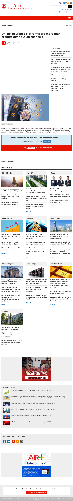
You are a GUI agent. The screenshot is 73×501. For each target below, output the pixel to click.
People (53, 173)
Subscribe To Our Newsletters (36, 492)
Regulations (55, 218)
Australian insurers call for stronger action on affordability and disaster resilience (10, 298)
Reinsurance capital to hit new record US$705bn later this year (11, 236)
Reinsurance (7, 218)
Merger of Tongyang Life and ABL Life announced (35, 236)
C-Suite (5, 311)
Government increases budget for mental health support (12, 197)
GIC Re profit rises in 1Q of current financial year (11, 243)
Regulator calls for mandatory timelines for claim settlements (60, 244)
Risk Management (9, 264)
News (3, 25)
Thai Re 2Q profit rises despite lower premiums (11, 249)
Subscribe (56, 12)
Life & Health (7, 173)
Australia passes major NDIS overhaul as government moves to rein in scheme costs (60, 252)
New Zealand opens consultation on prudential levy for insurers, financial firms (35, 251)
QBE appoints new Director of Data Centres (59, 201)
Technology (31, 264)
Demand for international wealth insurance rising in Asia (12, 190)
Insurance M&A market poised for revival (35, 243)
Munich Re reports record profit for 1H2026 (10, 328)
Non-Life (30, 173)
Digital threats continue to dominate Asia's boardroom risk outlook (11, 335)
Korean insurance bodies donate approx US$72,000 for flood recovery (36, 191)
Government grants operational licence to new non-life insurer (60, 236)
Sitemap (69, 12)
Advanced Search (67, 9)
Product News (56, 264)
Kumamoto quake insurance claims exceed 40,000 (34, 206)
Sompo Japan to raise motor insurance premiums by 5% (36, 198)
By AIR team (9, 43)
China (3, 124)
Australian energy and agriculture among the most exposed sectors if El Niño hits (11, 289)
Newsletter (63, 12)
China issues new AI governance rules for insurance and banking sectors (58, 78)
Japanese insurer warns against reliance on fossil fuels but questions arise (36, 281)
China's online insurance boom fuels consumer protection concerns (61, 61)
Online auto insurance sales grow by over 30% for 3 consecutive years (60, 53)
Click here (31, 148)
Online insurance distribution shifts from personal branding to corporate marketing (61, 69)
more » (3, 208)
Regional (30, 218)
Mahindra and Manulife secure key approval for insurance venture (11, 342)
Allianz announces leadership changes (59, 190)
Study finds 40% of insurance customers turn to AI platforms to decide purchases (61, 87)
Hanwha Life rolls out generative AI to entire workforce (36, 289)
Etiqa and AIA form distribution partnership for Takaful (60, 299)
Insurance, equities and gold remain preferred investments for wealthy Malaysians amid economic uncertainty (60, 283)
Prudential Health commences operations (9, 203)
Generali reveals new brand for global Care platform (60, 292)
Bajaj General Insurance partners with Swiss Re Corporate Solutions (11, 281)
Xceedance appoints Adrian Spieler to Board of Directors (60, 196)
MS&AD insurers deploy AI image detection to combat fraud (36, 297)
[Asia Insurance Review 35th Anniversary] (20, 6)
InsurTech (9, 124)
